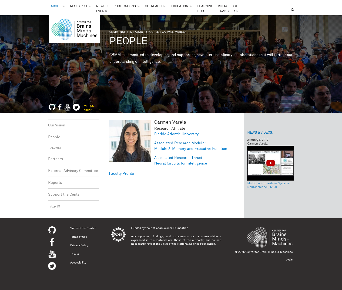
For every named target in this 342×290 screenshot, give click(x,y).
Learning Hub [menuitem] (205, 9)
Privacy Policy (79, 245)
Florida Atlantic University (176, 134)
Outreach (153, 6)
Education (179, 6)
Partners (55, 159)
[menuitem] (58, 6)
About (56, 6)
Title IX (54, 206)
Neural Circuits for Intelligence (180, 163)
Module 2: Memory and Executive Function (190, 149)
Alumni (55, 148)
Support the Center (64, 194)
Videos (89, 106)
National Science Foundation (169, 228)
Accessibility (78, 262)
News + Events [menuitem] (102, 9)
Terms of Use (78, 237)
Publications (125, 6)
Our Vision (56, 125)
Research (78, 6)
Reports (55, 183)
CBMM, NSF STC (120, 31)
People (153, 31)
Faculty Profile (121, 173)
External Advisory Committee (73, 171)
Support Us (92, 110)
